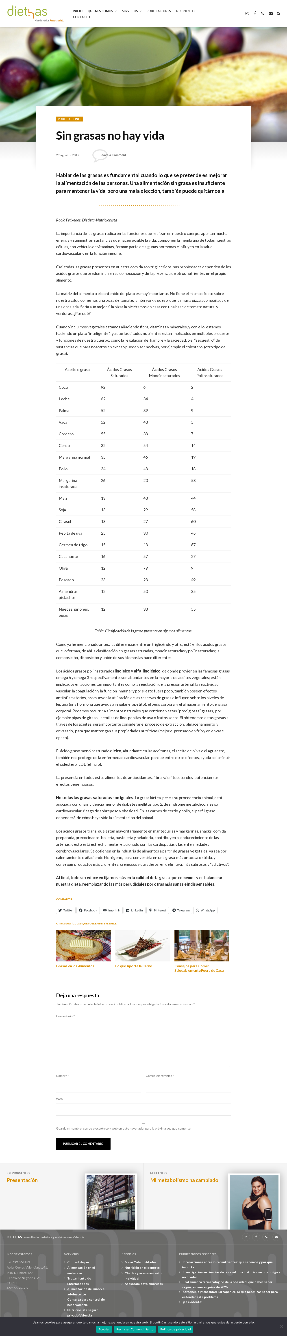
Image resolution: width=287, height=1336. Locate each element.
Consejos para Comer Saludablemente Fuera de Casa (199, 968)
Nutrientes (186, 11)
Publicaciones (159, 11)
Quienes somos (100, 11)
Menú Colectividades (140, 1262)
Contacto (81, 17)
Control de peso (79, 1262)
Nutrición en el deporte (142, 1267)
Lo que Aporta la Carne (133, 966)
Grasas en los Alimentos (75, 966)
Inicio (78, 11)
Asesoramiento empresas (144, 1284)
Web (59, 1099)
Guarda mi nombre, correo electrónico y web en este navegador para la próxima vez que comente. (123, 1128)
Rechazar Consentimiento (135, 1329)
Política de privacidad (175, 1329)
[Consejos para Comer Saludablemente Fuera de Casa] (201, 945)
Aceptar (104, 1329)
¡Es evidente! (192, 1302)
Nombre (63, 1076)
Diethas (14, 1237)
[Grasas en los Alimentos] (83, 945)
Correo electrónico (160, 1076)
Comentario (65, 1016)
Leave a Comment (113, 155)
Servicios (130, 11)
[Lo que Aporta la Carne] (142, 945)
